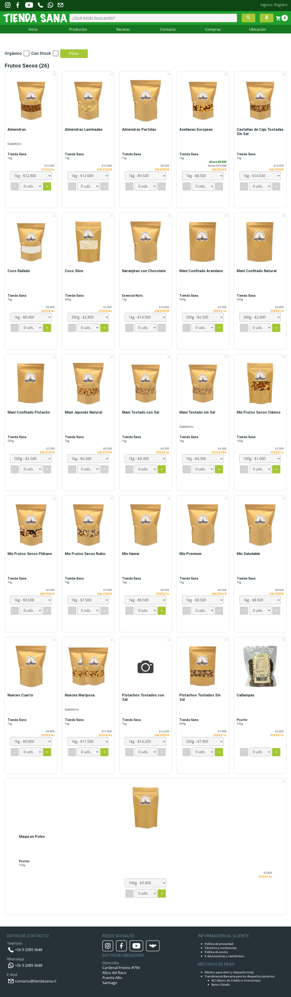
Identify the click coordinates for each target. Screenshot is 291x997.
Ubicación (257, 29)
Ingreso (266, 4)
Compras (213, 29)
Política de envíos (216, 952)
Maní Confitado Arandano (201, 271)
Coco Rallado (19, 271)
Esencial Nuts (132, 295)
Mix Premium (190, 554)
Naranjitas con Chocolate (144, 271)
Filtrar (74, 53)
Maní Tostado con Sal (140, 412)
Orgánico (13, 53)
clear (54, 74)
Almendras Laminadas (84, 129)
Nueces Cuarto (20, 695)
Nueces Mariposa (80, 695)
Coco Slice (74, 271)
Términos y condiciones (220, 948)
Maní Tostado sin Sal (197, 412)
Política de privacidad (219, 944)
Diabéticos (15, 144)
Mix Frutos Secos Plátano (30, 554)
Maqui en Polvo (32, 836)
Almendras (17, 129)
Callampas (245, 695)
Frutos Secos (27, 66)
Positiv (242, 720)
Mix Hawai (130, 554)
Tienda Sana (17, 154)
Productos (78, 29)
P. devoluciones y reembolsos (224, 956)
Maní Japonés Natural (83, 412)
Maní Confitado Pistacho (29, 412)
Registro (280, 4)
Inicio (33, 29)
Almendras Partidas (139, 129)
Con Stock (41, 53)
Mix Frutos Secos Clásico (259, 412)
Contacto (168, 29)
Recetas (123, 29)
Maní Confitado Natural (256, 271)
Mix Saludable (248, 554)
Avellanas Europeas (196, 129)
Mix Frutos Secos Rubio (85, 554)
